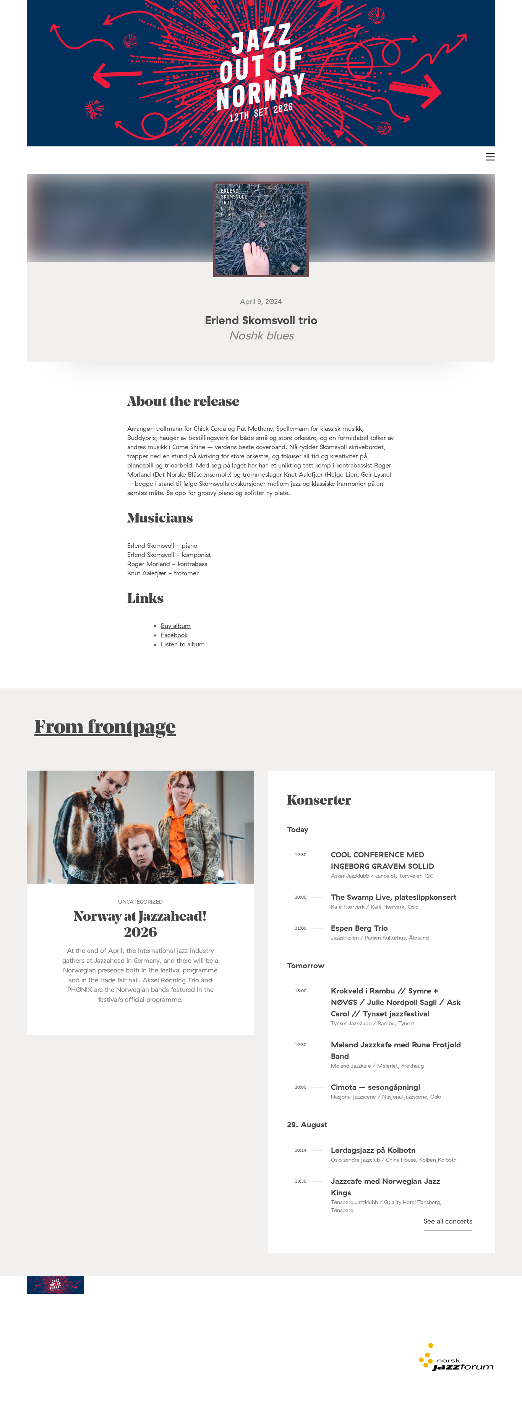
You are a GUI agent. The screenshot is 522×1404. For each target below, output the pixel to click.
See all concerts (448, 1221)
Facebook (174, 635)
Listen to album (183, 644)
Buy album (176, 626)
